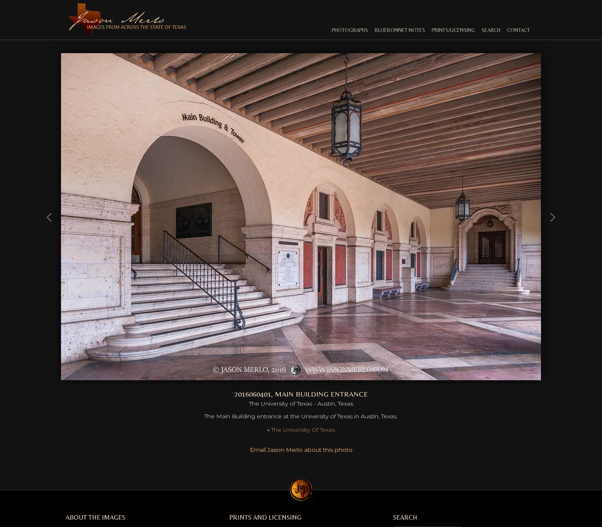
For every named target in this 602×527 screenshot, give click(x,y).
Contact (518, 30)
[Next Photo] (301, 375)
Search (491, 30)
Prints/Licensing (453, 30)
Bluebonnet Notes (400, 30)
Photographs (350, 30)
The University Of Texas (303, 429)
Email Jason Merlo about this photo (301, 449)
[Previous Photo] (49, 255)
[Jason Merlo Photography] (127, 32)
